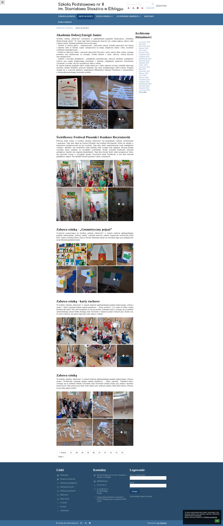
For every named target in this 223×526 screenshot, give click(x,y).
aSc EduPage (162, 523)
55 (116, 453)
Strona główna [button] (66, 16)
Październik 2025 (145, 59)
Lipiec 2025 (143, 65)
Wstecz (63, 453)
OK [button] (217, 521)
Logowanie (150, 8)
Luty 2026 (142, 50)
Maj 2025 (142, 69)
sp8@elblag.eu (102, 481)
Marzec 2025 (143, 73)
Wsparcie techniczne (67, 479)
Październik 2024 (145, 84)
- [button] (134, 8)
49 (82, 453)
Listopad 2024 (144, 82)
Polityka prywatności (68, 491)
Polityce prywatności (210, 517)
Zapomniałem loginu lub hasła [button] (141, 496)
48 (77, 453)
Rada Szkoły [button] (65, 22)
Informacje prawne (67, 487)
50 (88, 453)
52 (99, 453)
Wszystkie (143, 92)
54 (111, 453)
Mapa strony (64, 499)
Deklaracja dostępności (68, 483)
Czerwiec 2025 (144, 67)
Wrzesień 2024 (144, 86)
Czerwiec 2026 (144, 42)
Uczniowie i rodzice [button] (128, 16)
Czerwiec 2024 (144, 90)
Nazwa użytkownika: (137, 475)
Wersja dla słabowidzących (68, 523)
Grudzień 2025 (144, 54)
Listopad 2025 (144, 57)
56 (122, 453)
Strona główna (64, 28)
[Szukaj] (152, 4)
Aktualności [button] (86, 16)
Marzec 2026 (143, 48)
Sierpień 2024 (144, 88)
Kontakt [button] (149, 16)
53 (105, 453)
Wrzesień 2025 (144, 61)
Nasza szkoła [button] (103, 16)
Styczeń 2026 (144, 52)
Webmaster (64, 475)
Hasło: (132, 483)
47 (71, 453)
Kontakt (63, 507)
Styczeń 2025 (144, 77)
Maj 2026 (142, 44)
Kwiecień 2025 (144, 71)
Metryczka (64, 495)
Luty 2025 (142, 75)
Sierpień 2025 (144, 63)
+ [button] (129, 8)
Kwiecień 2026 (144, 46)
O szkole (63, 503)
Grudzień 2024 (144, 80)
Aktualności (82, 28)
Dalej (60, 457)
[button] (137, 8)
